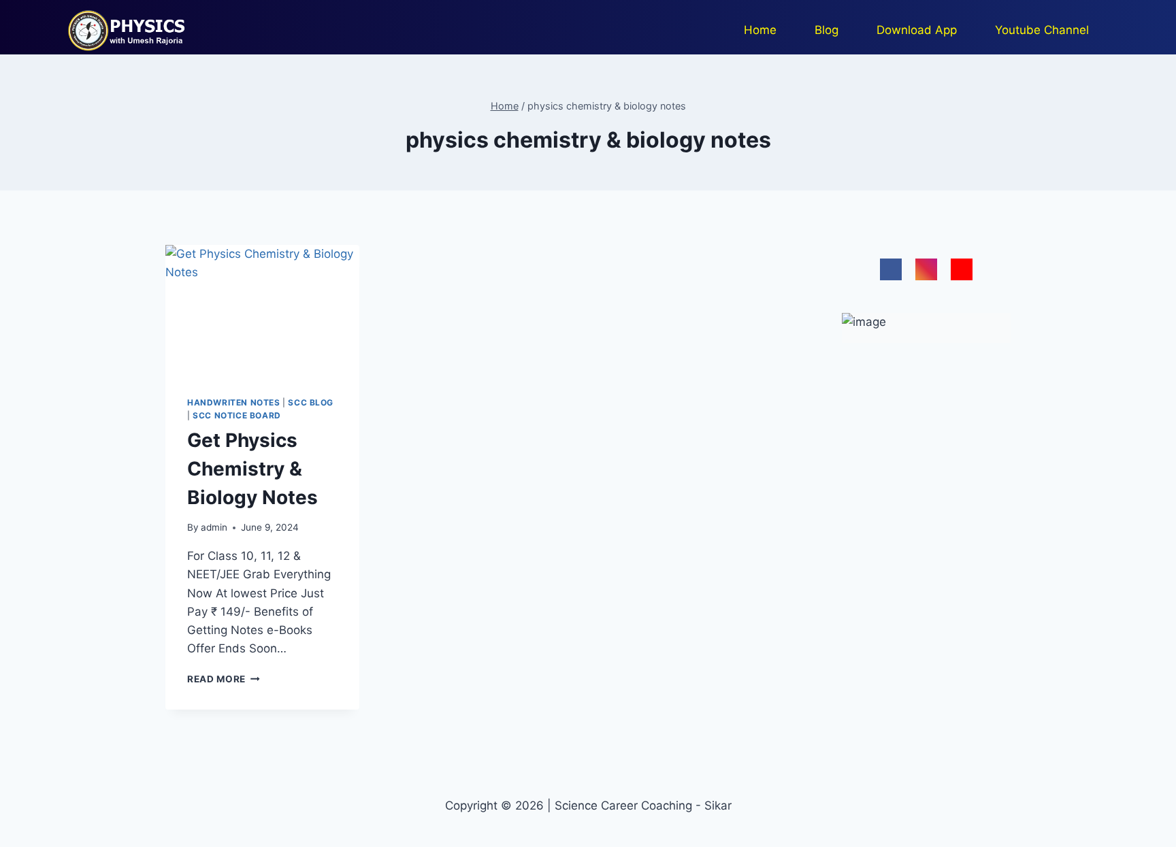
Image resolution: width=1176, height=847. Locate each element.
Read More (223, 679)
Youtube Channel (1042, 30)
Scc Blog (310, 402)
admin (214, 527)
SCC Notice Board (237, 415)
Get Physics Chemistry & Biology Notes (252, 469)
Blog (826, 30)
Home (760, 30)
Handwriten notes (233, 402)
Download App (917, 30)
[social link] (891, 269)
